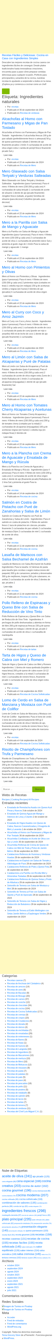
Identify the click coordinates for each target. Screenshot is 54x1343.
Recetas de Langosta (17, 1049)
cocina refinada (10, 1199)
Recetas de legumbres (17, 1052)
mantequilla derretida (11, 1215)
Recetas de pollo (15, 1086)
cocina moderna (32, 1195)
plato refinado (38, 1220)
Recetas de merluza (16, 1058)
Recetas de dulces (16, 1027)
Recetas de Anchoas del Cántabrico (24, 983)
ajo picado (41, 1176)
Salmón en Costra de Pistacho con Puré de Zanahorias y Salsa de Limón (26, 506)
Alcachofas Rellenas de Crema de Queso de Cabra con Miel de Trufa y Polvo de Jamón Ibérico (28, 848)
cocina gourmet (16, 1190)
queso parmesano (37, 1231)
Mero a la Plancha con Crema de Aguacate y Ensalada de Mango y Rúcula (26, 457)
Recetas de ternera (16, 1105)
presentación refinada (17, 1231)
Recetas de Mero (28, 165)
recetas (15, 107)
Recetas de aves (15, 990)
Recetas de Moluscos (17, 1065)
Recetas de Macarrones (18, 1055)
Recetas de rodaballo (17, 1093)
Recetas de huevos (16, 1046)
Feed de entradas (15, 1320)
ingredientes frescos (24, 1210)
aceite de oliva (17, 1176)
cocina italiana (9, 1196)
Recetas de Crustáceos (18, 1021)
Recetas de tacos (15, 1099)
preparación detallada (23, 1223)
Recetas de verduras (29, 113)
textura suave (29, 1258)
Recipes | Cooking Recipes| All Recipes (20, 799)
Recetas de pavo (15, 1080)
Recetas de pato (14, 1077)
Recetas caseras (15, 980)
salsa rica (46, 1254)
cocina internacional (41, 1191)
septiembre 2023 (15, 1278)
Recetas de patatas (16, 1074)
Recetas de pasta (15, 1071)
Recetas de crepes (16, 1018)
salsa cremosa (29, 1254)
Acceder (11, 1317)
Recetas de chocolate (17, 1005)
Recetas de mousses (17, 1068)
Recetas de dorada (16, 1024)
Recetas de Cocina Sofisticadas (35, 694)
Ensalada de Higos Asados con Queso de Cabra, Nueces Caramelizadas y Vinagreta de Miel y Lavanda (28, 826)
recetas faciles (22, 1242)
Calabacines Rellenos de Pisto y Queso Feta (28, 867)
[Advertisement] (27, 27)
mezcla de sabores (29, 1215)
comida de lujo (20, 1206)
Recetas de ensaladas (17, 1033)
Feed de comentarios (17, 1324)
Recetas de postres (16, 1090)
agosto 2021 (13, 1287)
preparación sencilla (43, 1223)
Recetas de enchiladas (18, 1030)
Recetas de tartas (28, 649)
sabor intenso (29, 1250)
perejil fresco (43, 1215)
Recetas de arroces (16, 986)
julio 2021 (11, 1290)
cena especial (29, 1181)
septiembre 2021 (15, 1284)
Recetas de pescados (17, 1083)
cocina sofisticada (30, 1199)
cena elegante (9, 1181)
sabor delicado (29, 1247)
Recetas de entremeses (18, 1036)
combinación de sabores (19, 1202)
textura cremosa (11, 1257)
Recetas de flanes (15, 1040)
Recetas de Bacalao (16, 993)
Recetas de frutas (15, 1043)
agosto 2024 (13, 1272)
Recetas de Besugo (16, 996)
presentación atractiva (11, 1227)
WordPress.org (14, 1327)
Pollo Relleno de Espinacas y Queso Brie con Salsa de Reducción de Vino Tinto (26, 607)
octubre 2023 (13, 1275)
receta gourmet (25, 1234)
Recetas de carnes (16, 999)
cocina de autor (34, 1186)
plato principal (16, 1219)
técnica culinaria (43, 1258)
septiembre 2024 (15, 1268)
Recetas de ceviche (16, 1002)
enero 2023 (12, 1281)
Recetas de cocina (28, 496)
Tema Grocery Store (11, 1335)
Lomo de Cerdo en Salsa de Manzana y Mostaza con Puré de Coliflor (26, 704)
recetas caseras (14, 1238)
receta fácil (8, 1235)
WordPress (9, 1338)
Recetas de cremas (16, 1015)
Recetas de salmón (16, 1096)
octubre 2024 (13, 1265)
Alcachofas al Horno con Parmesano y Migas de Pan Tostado (25, 123)
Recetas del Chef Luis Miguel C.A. (23, 1111)
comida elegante (35, 1206)
